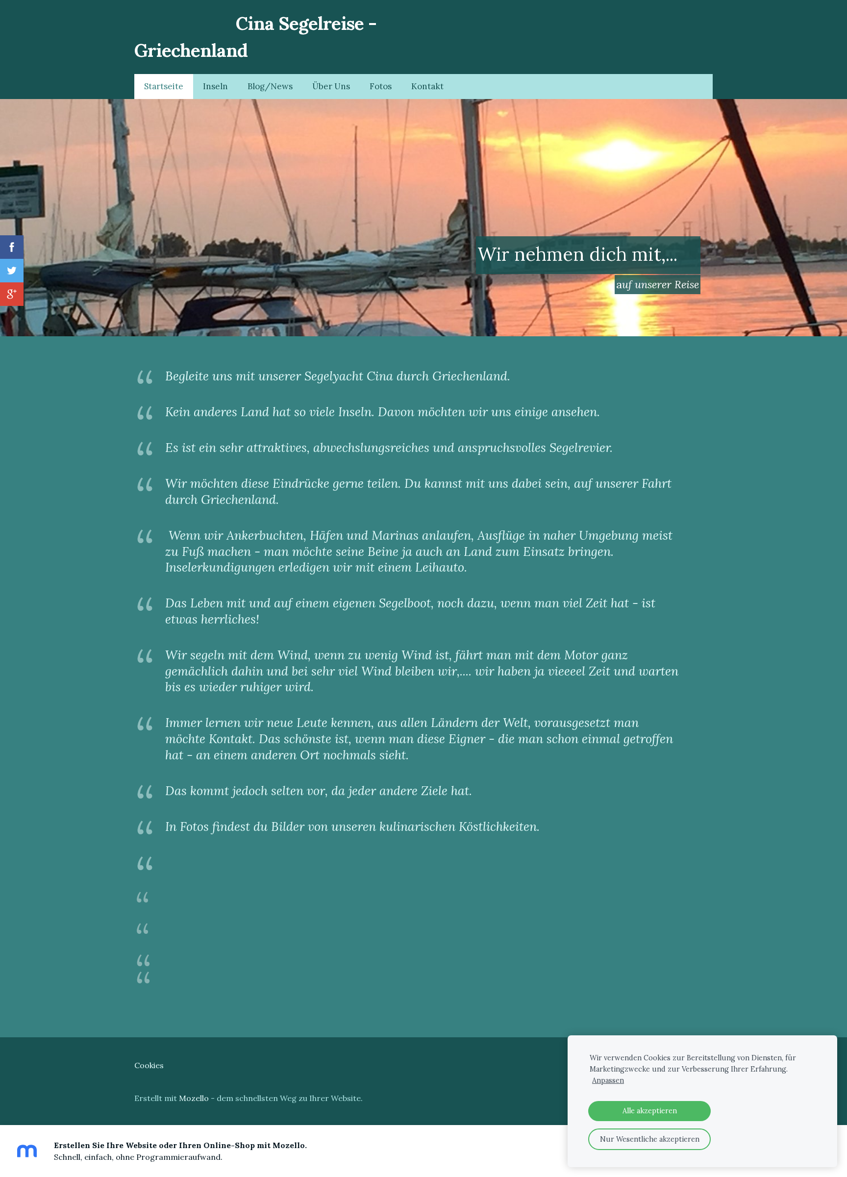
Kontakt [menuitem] (427, 86)
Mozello (194, 1098)
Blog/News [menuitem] (270, 86)
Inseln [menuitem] (215, 86)
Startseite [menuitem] (163, 86)
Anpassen (608, 1080)
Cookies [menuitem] (149, 1065)
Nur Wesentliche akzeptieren (649, 1139)
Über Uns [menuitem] (331, 86)
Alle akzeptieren (650, 1110)
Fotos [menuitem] (381, 86)
